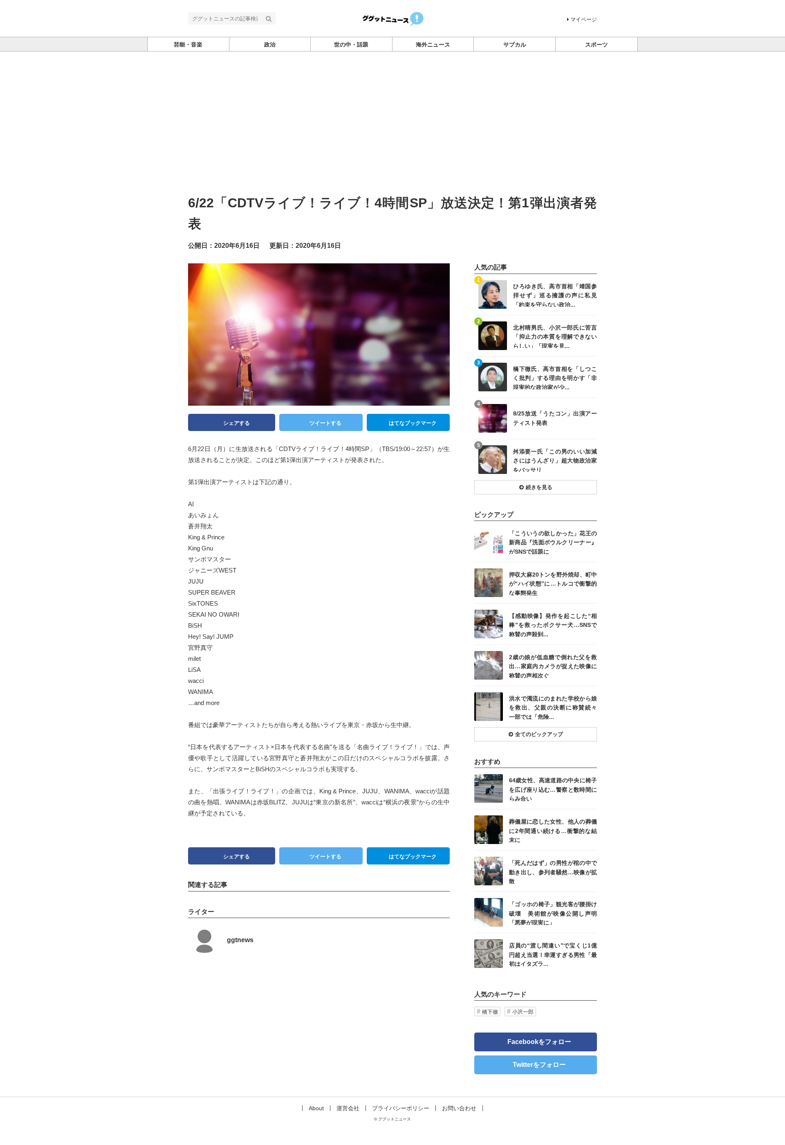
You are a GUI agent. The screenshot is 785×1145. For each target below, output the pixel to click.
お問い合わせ (459, 1108)
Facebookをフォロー (539, 1041)
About (316, 1108)
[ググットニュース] (393, 17)
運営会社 (347, 1108)
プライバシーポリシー (400, 1108)
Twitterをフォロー (539, 1064)
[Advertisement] (392, 113)
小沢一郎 (523, 1012)
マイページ (583, 19)
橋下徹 (490, 1012)
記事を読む (535, 294)
